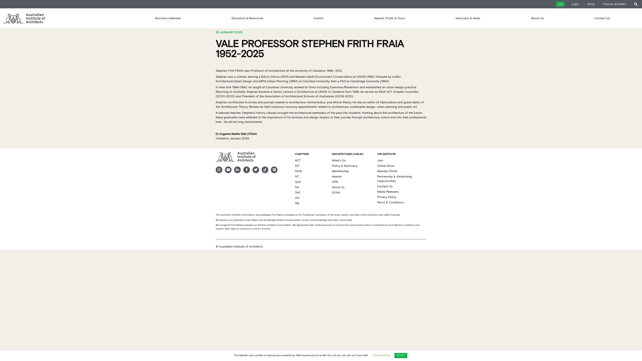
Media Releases (388, 192)
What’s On (339, 160)
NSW (298, 171)
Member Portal (387, 171)
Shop (591, 4)
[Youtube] (228, 169)
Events (318, 18)
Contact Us (602, 18)
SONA (336, 193)
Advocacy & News (467, 18)
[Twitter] (255, 169)
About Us (537, 18)
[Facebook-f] (246, 169)
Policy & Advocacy (344, 166)
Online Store (385, 166)
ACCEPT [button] (400, 355)
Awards (337, 176)
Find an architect (614, 4)
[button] (636, 4)
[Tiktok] (265, 169)
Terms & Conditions (390, 202)
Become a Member (168, 18)
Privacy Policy (386, 197)
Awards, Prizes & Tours (389, 18)
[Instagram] (219, 169)
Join (380, 160)
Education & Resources (247, 18)
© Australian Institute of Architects (239, 247)
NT (297, 176)
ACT (298, 160)
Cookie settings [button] (381, 355)
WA (297, 203)
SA (297, 187)
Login (575, 4)
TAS (297, 193)
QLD (298, 182)
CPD (335, 182)
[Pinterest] (274, 169)
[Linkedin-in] (237, 169)
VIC (297, 198)
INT (297, 166)
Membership (340, 171)
